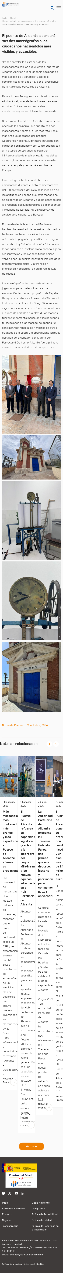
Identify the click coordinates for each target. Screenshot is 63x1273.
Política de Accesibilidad (44, 1214)
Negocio (6, 1220)
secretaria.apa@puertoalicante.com (22, 1254)
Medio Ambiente (40, 1202)
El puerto (7, 1214)
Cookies (40, 1264)
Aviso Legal (29, 1264)
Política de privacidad (12, 1264)
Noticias (14, 18)
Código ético (38, 1208)
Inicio (4, 18)
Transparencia (10, 1226)
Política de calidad (41, 1220)
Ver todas (31, 1146)
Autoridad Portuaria (13, 1208)
